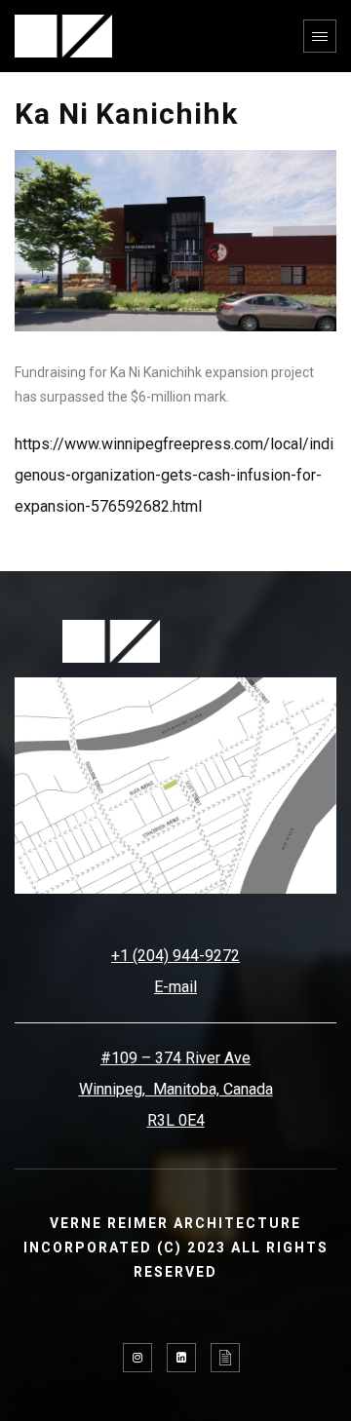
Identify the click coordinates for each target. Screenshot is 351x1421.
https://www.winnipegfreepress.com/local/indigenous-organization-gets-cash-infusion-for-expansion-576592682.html (174, 475)
